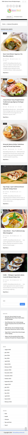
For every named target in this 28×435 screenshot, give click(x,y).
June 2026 (7, 355)
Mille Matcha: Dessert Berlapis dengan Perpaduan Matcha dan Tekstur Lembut (11, 1)
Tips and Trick (8, 422)
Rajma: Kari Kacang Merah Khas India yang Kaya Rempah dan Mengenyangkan (15, 337)
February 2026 (8, 367)
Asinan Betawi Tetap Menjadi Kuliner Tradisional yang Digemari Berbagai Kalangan (13, 102)
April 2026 (7, 361)
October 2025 (8, 378)
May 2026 (7, 358)
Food (5, 33)
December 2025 (8, 372)
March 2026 (7, 364)
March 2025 (7, 399)
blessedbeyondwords (18, 432)
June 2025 (7, 390)
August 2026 (8, 349)
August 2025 (8, 384)
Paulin (5, 106)
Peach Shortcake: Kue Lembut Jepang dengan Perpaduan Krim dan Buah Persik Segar (15, 324)
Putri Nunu (6, 59)
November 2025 (8, 375)
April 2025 (7, 396)
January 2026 (8, 370)
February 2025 (8, 401)
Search (22, 304)
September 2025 (9, 381)
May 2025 (7, 393)
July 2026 (7, 352)
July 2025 (7, 387)
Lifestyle (7, 419)
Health (6, 416)
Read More (5, 72)
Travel (6, 425)
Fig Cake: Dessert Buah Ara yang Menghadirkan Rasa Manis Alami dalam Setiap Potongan (14, 318)
